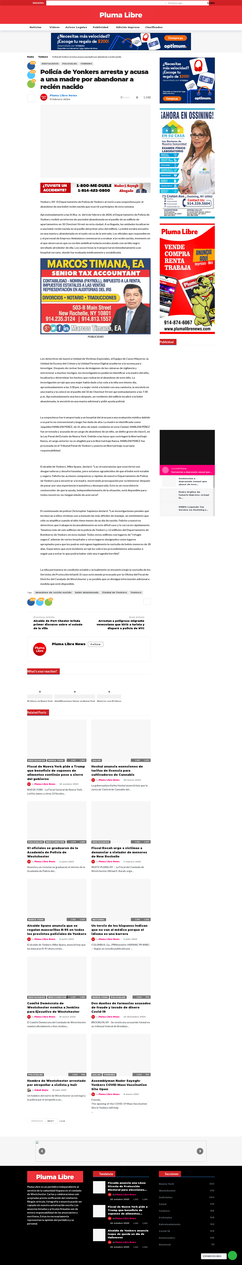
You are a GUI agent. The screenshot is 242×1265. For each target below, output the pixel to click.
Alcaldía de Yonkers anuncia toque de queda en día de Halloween (128, 1234)
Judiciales (186, 1197)
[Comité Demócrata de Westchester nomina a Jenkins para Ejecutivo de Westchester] (56, 977)
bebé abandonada (86, 592)
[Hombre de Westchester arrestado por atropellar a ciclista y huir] (56, 1055)
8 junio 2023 (66, 939)
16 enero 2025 (67, 1017)
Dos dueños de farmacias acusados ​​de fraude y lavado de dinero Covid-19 (121, 1008)
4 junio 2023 (66, 861)
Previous (37, 1121)
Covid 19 (186, 1231)
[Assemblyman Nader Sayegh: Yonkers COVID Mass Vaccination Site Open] (121, 1055)
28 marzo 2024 (132, 780)
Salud (97, 760)
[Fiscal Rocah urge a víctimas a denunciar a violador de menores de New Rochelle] (121, 822)
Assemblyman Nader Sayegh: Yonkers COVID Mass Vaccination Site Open (119, 1085)
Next (50, 1121)
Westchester (55, 842)
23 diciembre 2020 (134, 1017)
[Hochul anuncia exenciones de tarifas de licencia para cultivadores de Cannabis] (121, 740)
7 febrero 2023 (132, 861)
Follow (96, 644)
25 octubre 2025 (68, 784)
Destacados (50, 63)
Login (211, 3)
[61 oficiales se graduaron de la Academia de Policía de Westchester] (56, 822)
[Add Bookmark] (31, 98)
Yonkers (86, 63)
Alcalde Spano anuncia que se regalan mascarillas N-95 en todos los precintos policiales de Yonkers (56, 930)
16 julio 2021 (59, 1090)
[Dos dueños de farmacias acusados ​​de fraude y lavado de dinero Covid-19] (121, 977)
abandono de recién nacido (53, 592)
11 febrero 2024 (60, 99)
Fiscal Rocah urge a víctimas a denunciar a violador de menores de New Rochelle (119, 852)
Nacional (99, 919)
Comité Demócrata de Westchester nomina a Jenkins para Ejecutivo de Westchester (53, 1008)
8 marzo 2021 (131, 1094)
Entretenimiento (186, 1224)
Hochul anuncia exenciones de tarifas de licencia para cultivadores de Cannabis (117, 771)
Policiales (69, 63)
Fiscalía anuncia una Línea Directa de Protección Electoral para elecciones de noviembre (106, 3)
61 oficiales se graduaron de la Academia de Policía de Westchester (52, 852)
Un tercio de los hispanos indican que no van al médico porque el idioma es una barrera (119, 930)
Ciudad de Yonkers (114, 592)
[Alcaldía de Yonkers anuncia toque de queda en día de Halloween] (99, 1235)
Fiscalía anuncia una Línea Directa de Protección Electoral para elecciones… (127, 1186)
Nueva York (56, 760)
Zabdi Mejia (41, 1090)
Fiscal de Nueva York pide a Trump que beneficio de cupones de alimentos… (128, 1210)
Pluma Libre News (63, 95)
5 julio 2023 (130, 939)
